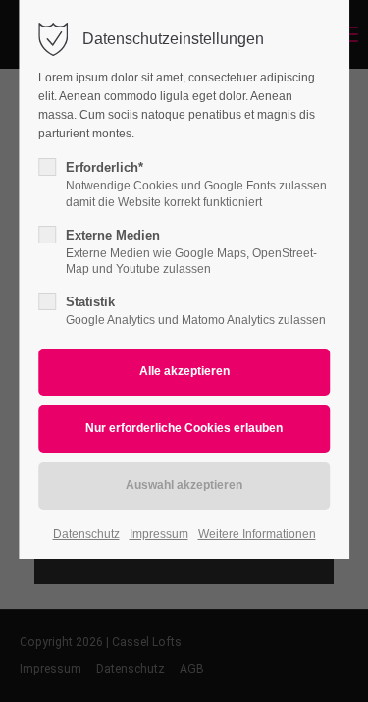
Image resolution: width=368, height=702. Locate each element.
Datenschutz (86, 534)
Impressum (159, 534)
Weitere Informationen (257, 534)
